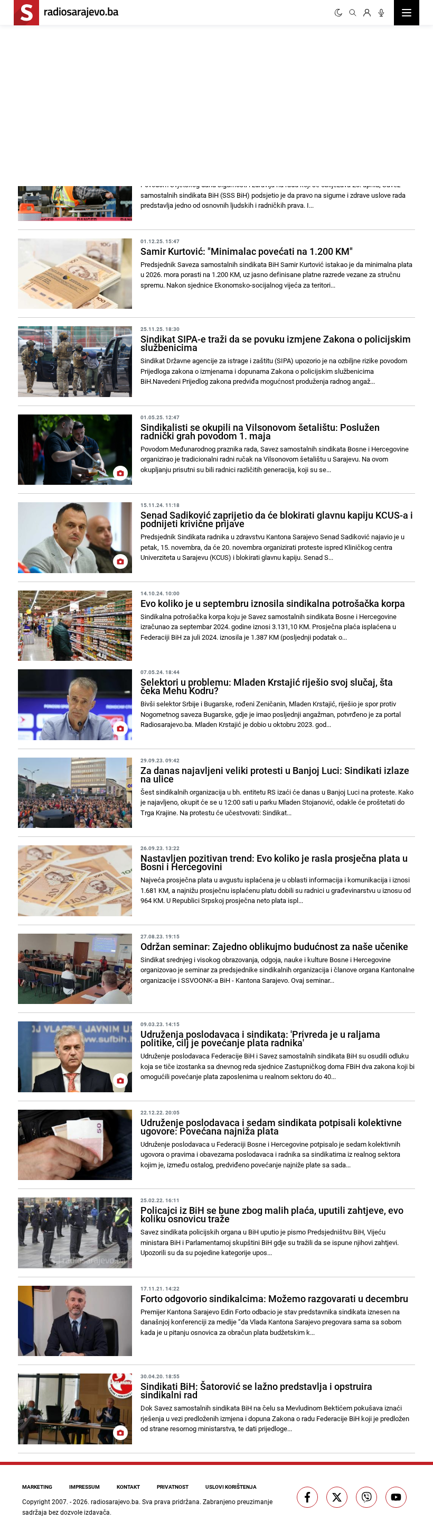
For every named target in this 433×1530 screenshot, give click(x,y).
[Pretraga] (352, 12)
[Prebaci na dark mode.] (338, 12)
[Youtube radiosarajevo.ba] (396, 1497)
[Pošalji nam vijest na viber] (366, 1497)
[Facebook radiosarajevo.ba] (307, 1497)
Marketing (37, 1486)
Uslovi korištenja (231, 1486)
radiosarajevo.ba (115, 1501)
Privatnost (173, 1486)
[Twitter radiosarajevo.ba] (336, 1497)
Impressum (84, 1486)
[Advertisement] (115, 104)
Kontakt (128, 1486)
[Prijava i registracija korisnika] (367, 12)
